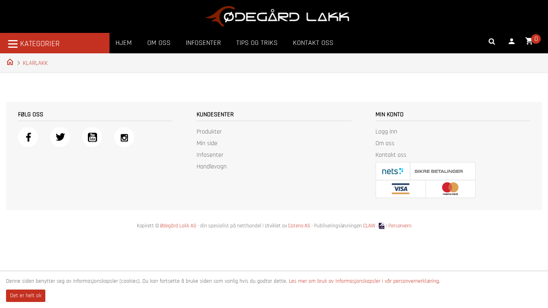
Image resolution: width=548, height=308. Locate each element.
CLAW (369, 226)
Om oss (158, 42)
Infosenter (203, 42)
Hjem (124, 42)
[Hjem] (8, 61)
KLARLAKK (35, 63)
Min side (207, 143)
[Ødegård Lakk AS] (277, 16)
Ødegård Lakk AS (178, 226)
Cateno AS (299, 226)
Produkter (209, 132)
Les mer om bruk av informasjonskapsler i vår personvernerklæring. (364, 281)
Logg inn (386, 132)
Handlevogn (212, 166)
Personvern (400, 226)
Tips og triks (257, 42)
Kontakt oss (313, 42)
